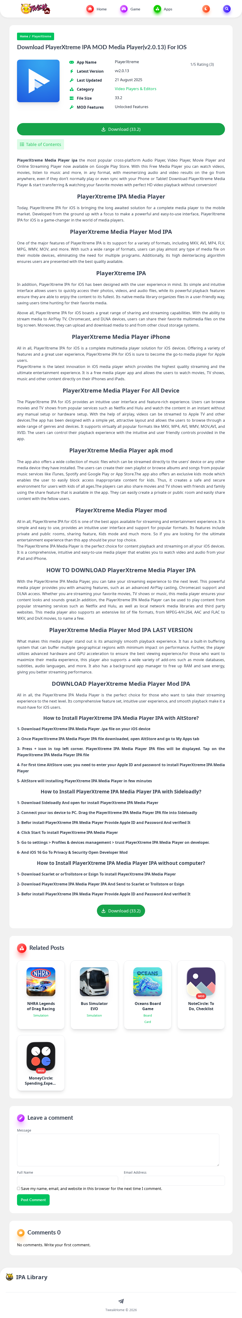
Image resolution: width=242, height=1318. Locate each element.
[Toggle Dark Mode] (206, 9)
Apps (167, 9)
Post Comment (33, 1200)
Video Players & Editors (135, 88)
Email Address (135, 1172)
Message (24, 1130)
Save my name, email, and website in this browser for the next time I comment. (91, 1188)
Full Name (25, 1172)
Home (101, 9)
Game (135, 9)
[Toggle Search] (227, 9)
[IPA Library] (33, 9)
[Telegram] (121, 1301)
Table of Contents (43, 144)
